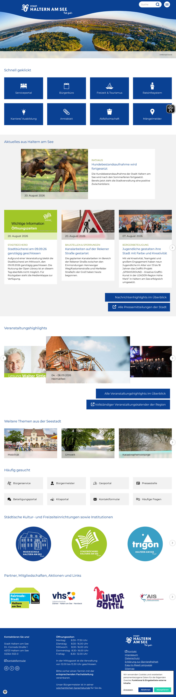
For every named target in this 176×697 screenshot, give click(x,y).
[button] (172, 247)
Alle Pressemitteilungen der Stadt (142, 308)
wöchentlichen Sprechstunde (73, 688)
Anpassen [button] (128, 690)
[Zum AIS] (151, 598)
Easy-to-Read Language (138, 665)
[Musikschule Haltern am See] (32, 544)
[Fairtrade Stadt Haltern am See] (24, 597)
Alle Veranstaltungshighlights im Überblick (135, 393)
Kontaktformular (16, 660)
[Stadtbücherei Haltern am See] (88, 544)
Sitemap (129, 668)
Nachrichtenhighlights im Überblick (141, 297)
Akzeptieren (162, 690)
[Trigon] (144, 544)
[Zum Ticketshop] (109, 597)
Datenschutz (132, 658)
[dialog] (147, 683)
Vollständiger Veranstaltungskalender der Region (132, 406)
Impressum (131, 655)
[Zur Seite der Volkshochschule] (66, 598)
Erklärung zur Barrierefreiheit (141, 661)
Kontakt (132, 651)
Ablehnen (145, 690)
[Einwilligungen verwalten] (5, 692)
